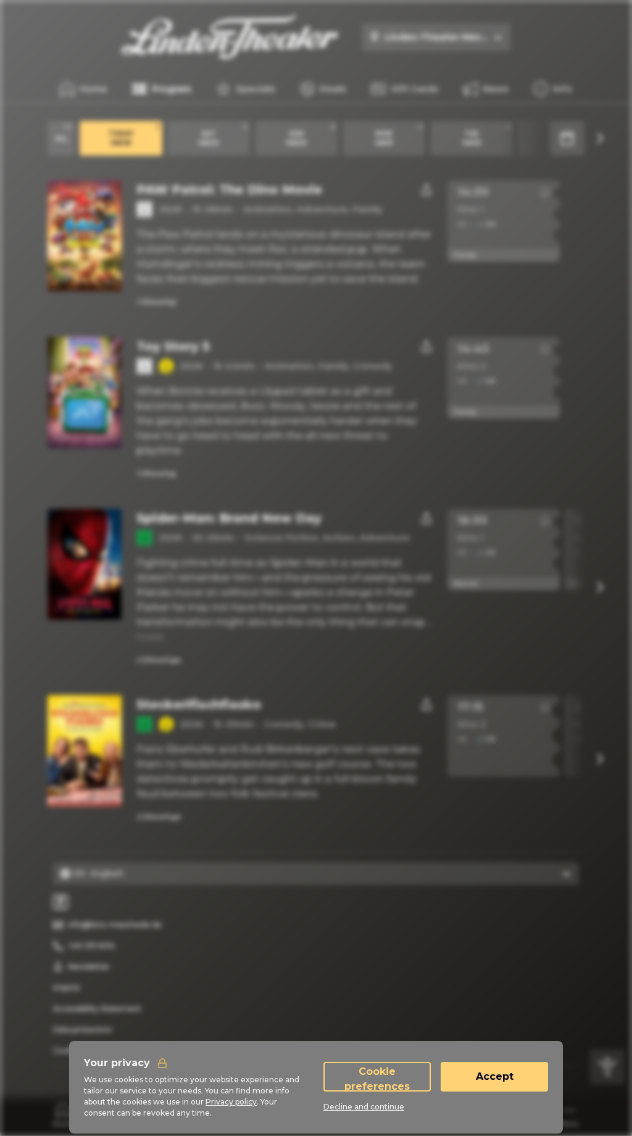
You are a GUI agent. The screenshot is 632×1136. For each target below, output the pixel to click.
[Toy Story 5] (85, 392)
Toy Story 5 (173, 346)
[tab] (63, 1114)
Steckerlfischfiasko (198, 704)
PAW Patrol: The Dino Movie (229, 189)
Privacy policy (231, 1101)
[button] (545, 193)
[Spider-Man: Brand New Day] (85, 564)
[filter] (607, 1067)
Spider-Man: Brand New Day (229, 518)
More (150, 637)
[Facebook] (60, 902)
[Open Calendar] (567, 138)
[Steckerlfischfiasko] (85, 750)
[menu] (552, 89)
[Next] (599, 138)
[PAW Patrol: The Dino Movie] (85, 235)
